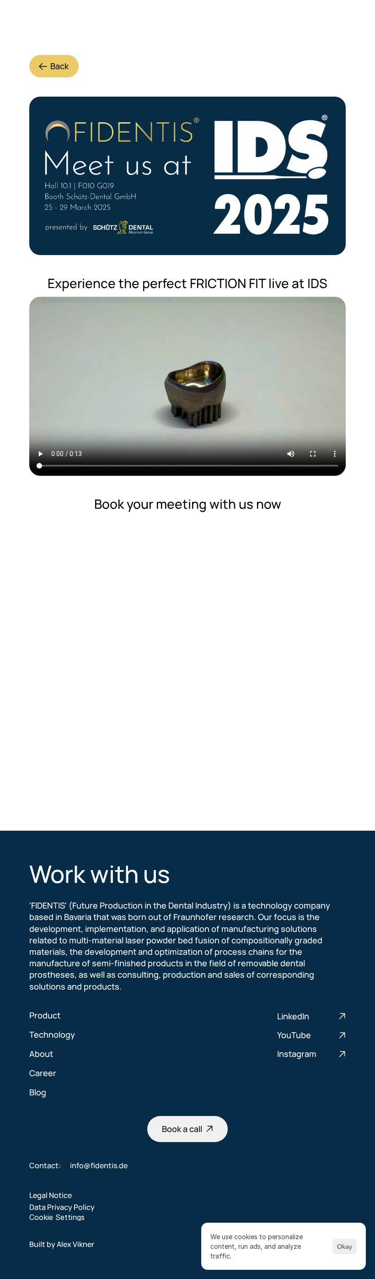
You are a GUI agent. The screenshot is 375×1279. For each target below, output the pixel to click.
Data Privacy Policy (62, 1207)
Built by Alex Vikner (61, 1244)
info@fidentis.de (99, 1165)
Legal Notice (50, 1195)
